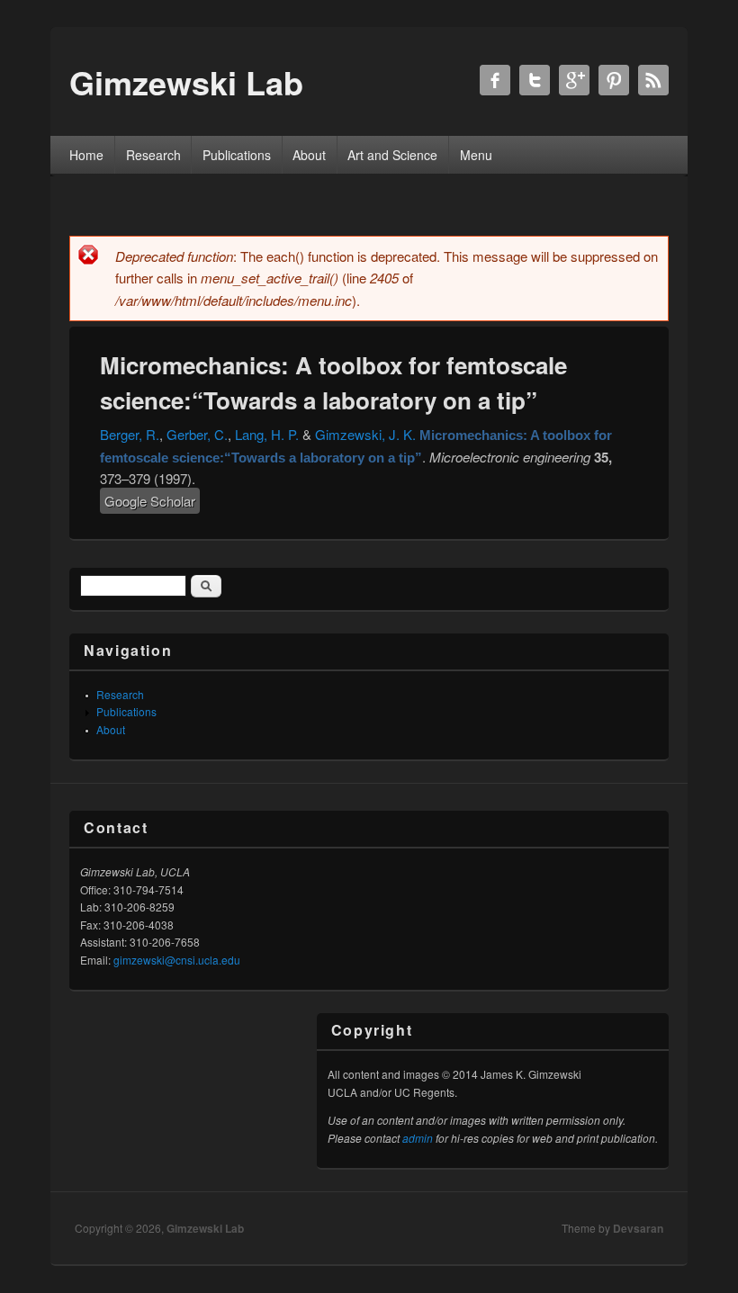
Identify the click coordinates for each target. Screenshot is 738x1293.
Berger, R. (129, 434)
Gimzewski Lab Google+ (574, 80)
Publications (236, 155)
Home (86, 155)
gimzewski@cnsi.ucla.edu (176, 959)
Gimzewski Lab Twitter (534, 80)
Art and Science (392, 155)
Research (153, 155)
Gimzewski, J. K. (365, 434)
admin (417, 1137)
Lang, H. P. (267, 434)
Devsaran (638, 1228)
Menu (476, 155)
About (309, 155)
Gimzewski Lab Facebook (495, 80)
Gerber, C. (197, 434)
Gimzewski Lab (205, 1228)
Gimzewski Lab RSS (653, 80)
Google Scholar (149, 500)
